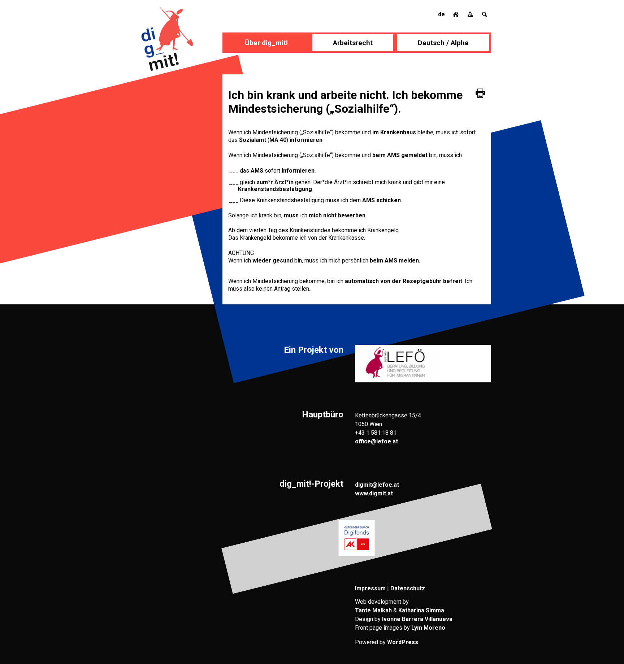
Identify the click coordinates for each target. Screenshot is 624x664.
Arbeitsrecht (353, 43)
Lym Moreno (428, 627)
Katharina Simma (421, 610)
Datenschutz (407, 588)
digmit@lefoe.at (377, 484)
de (441, 14)
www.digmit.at (374, 493)
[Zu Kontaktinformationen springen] (471, 14)
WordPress (402, 642)
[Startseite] (456, 14)
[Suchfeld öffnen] (484, 14)
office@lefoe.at (376, 441)
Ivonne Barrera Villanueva (417, 619)
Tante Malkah (373, 610)
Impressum (370, 588)
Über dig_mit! (266, 43)
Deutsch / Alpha (443, 43)
